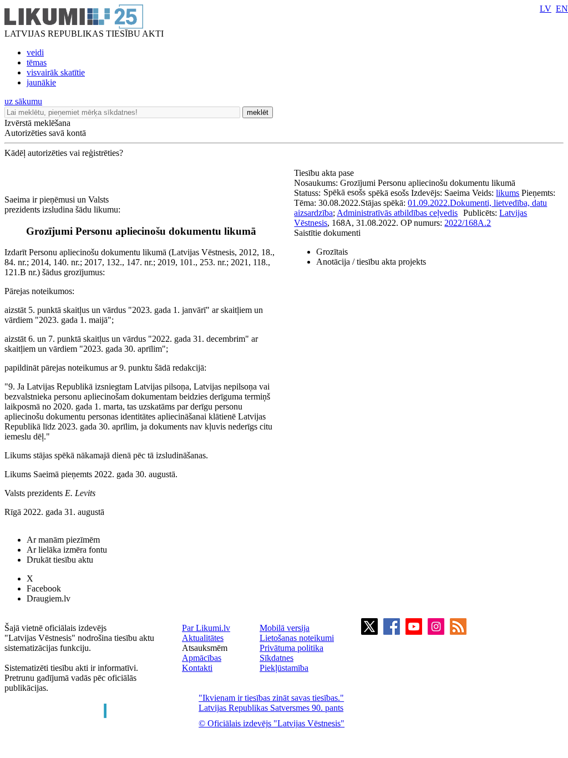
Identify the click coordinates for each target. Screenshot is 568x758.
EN (562, 8)
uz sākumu (23, 101)
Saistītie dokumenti (327, 232)
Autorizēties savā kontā (45, 133)
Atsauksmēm (204, 648)
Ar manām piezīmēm (63, 539)
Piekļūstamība (284, 668)
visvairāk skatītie (56, 72)
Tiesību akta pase (325, 173)
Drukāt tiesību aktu (60, 559)
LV (545, 8)
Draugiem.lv (48, 598)
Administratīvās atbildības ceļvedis (397, 213)
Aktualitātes (203, 638)
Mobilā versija (285, 628)
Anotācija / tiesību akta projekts (371, 261)
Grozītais (332, 251)
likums (507, 193)
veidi (35, 52)
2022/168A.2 (467, 223)
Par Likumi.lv (206, 628)
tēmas (37, 62)
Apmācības (201, 658)
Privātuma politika (291, 648)
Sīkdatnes (276, 658)
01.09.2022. (429, 203)
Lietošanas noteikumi (297, 638)
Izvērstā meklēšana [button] (37, 123)
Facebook (44, 588)
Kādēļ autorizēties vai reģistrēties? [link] (63, 153)
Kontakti (197, 668)
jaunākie (41, 82)
